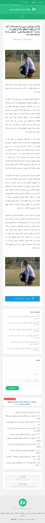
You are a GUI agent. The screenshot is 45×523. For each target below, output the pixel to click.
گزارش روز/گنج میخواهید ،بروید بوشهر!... (23, 434)
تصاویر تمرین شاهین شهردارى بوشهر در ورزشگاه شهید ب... (23, 417)
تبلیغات (33, 2)
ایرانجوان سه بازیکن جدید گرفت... (25, 412)
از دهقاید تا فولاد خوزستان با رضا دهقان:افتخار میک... (23, 423)
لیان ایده (14, 519)
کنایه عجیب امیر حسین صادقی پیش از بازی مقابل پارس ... (24, 429)
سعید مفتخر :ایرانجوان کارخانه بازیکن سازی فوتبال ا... (24, 445)
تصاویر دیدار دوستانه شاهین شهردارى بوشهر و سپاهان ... (23, 439)
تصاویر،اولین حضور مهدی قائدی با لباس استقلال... (25, 451)
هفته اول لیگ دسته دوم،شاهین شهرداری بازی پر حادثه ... (23, 464)
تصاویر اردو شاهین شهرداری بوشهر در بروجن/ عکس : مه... (23, 457)
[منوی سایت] (22, 16)
